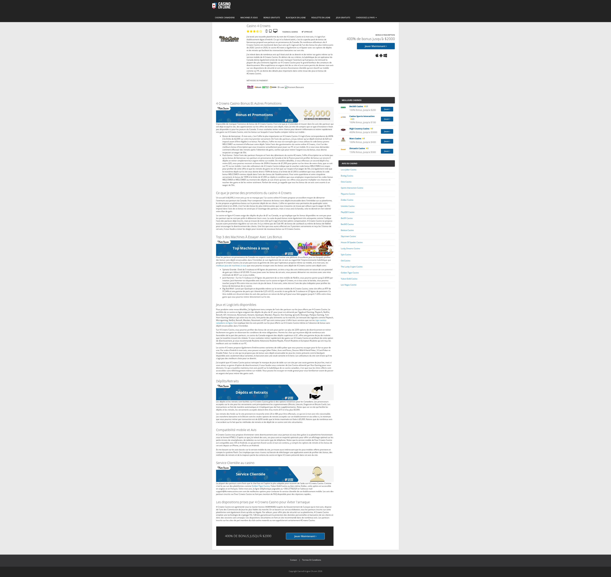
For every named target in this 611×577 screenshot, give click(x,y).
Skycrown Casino (348, 236)
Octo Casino (346, 181)
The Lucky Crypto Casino (351, 266)
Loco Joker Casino (348, 169)
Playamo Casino (348, 193)
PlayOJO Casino (347, 212)
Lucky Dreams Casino (350, 248)
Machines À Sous (249, 17)
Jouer (387, 109)
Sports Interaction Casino (352, 187)
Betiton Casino (347, 230)
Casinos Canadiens (225, 17)
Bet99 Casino (347, 218)
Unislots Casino (348, 206)
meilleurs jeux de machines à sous (231, 265)
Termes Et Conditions (311, 560)
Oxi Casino (345, 260)
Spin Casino (346, 254)
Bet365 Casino (347, 224)
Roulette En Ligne (320, 17)
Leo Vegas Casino (348, 284)
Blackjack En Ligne (296, 17)
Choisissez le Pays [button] (365, 17)
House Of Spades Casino (352, 242)
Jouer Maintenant (375, 46)
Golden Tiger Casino (261, 486)
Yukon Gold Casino (349, 278)
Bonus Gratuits (271, 17)
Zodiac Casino (347, 200)
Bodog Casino (347, 175)
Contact (293, 560)
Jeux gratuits (343, 17)
